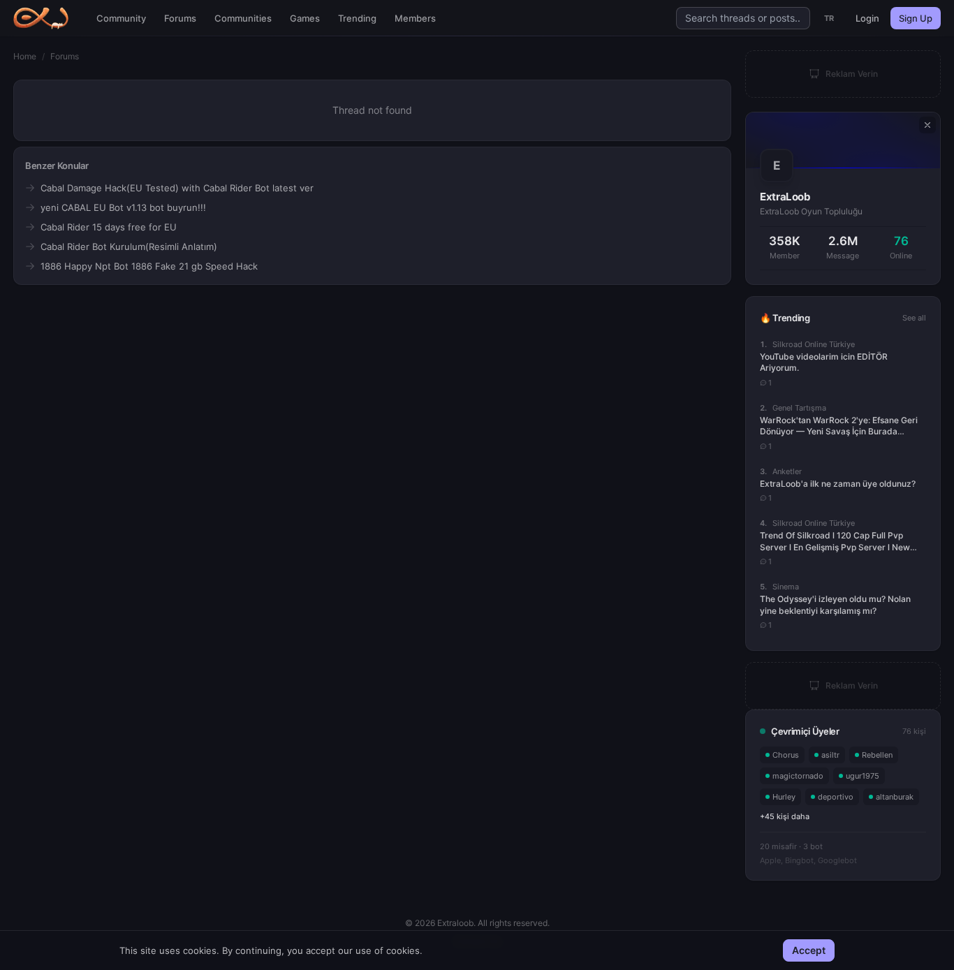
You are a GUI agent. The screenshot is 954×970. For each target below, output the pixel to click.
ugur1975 (862, 776)
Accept (808, 950)
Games (305, 18)
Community (121, 18)
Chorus (785, 755)
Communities (243, 18)
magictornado (797, 776)
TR (829, 18)
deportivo (835, 797)
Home (24, 56)
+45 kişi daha (784, 816)
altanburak (894, 797)
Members (415, 18)
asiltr (830, 755)
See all (914, 318)
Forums (180, 18)
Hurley (783, 797)
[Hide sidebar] (927, 125)
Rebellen (877, 755)
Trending (357, 18)
